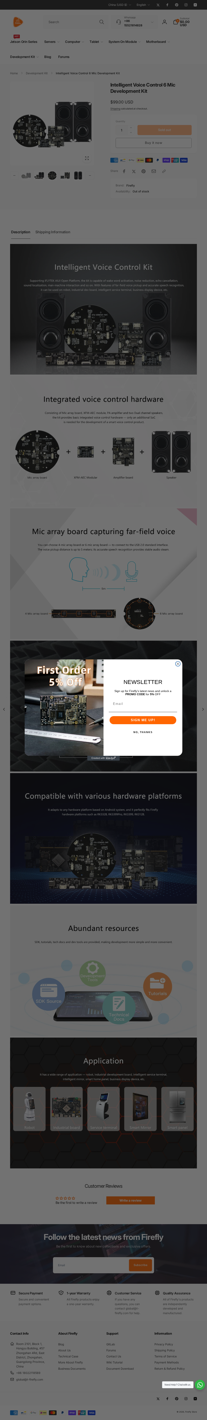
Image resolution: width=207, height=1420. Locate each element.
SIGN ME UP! (143, 720)
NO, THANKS (143, 732)
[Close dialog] (177, 663)
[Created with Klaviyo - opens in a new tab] (103, 758)
